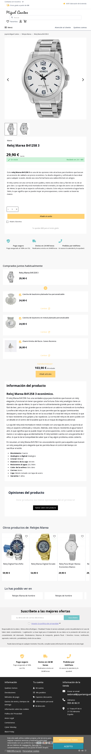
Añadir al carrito (46, 216)
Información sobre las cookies (17, 709)
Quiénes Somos (11, 688)
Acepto (68, 746)
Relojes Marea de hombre (23, 595)
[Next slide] (82, 79)
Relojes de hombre (63, 595)
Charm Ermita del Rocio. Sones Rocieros (39, 341)
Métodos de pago (12, 697)
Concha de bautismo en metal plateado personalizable (46, 318)
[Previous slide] (8, 79)
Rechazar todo (68, 740)
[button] (11, 129)
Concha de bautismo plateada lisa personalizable (43, 294)
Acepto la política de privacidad (45, 623)
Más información (14, 751)
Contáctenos (10, 722)
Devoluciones (10, 692)
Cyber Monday (10, 727)
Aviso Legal (9, 718)
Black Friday (9, 731)
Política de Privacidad (13, 713)
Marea (9, 140)
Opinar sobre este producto (45, 508)
